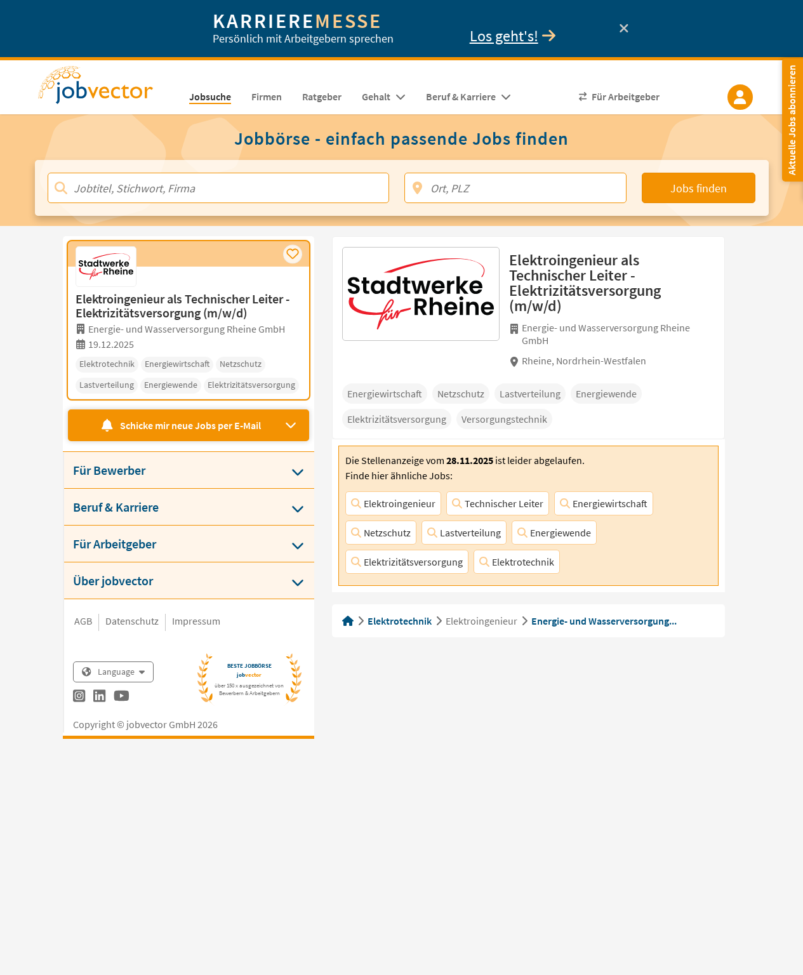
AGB (83, 620)
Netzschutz (387, 532)
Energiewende (560, 532)
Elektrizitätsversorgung (413, 561)
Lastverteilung (470, 532)
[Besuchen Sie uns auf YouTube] (121, 697)
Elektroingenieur (399, 503)
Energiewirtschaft (610, 503)
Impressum (196, 620)
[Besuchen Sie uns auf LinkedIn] (99, 697)
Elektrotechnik (523, 561)
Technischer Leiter (504, 503)
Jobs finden (698, 188)
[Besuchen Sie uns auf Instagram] (79, 697)
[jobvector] (108, 88)
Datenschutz (132, 620)
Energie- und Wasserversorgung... (604, 620)
